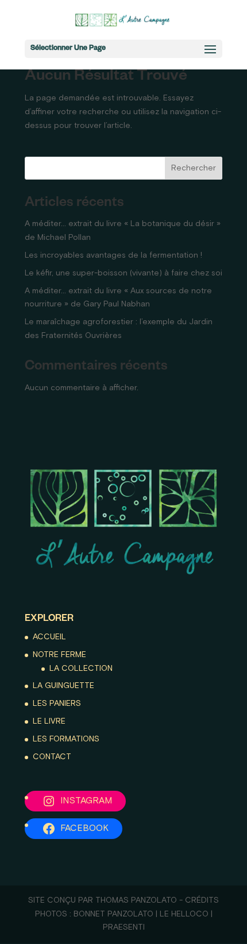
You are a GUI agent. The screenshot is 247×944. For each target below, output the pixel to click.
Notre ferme (59, 655)
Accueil (49, 637)
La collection (81, 669)
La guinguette (63, 686)
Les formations (66, 739)
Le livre (49, 721)
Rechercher (193, 168)
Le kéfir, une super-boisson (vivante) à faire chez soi (123, 273)
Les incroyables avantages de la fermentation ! (113, 255)
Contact (52, 757)
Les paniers (57, 704)
